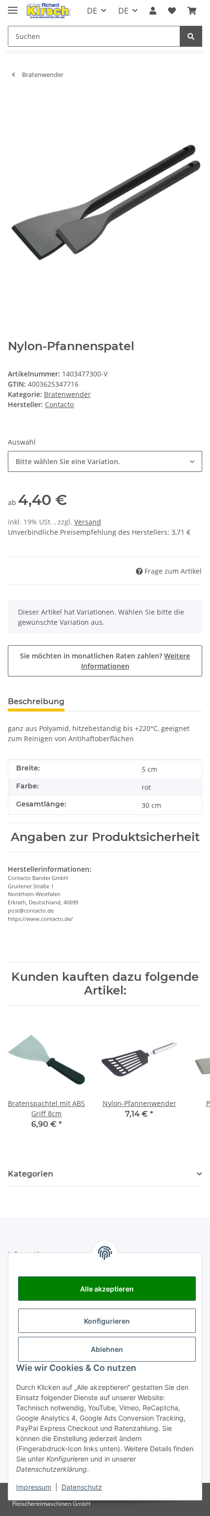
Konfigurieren (107, 1321)
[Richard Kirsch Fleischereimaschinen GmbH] (48, 11)
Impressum (33, 1487)
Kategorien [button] (30, 1174)
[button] (153, 10)
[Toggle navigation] (13, 6)
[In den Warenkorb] (15, 101)
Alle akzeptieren (107, 1289)
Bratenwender (67, 394)
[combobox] (105, 461)
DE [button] (92, 10)
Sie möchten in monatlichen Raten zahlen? (105, 661)
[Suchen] (191, 36)
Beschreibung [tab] (36, 701)
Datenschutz (82, 1487)
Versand (87, 521)
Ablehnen (107, 1349)
